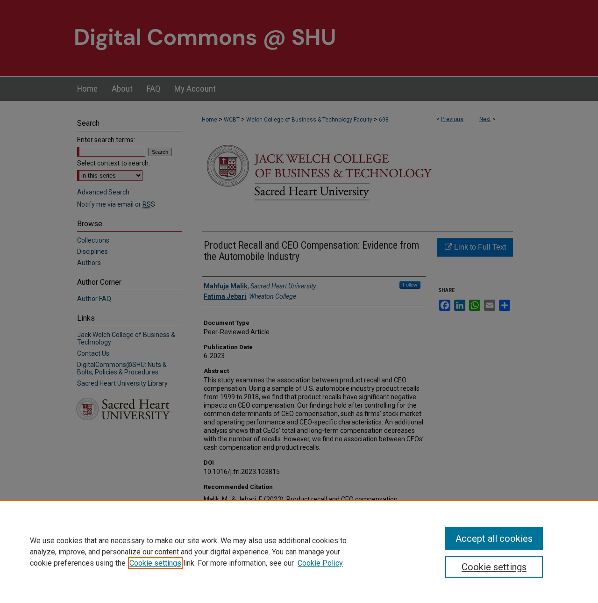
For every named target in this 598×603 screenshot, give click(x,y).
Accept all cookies (494, 538)
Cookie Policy (320, 563)
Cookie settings (155, 563)
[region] (299, 551)
